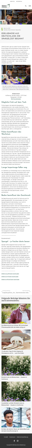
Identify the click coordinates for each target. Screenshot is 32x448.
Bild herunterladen (16, 99)
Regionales (18, 29)
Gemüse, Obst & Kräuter (9, 29)
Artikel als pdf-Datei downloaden (10, 274)
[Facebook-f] (14, 440)
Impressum (12, 437)
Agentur (12, 1)
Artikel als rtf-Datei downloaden (9, 276)
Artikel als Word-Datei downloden (10, 279)
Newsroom (19, 1)
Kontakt (6, 437)
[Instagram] (17, 440)
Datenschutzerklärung (22, 437)
